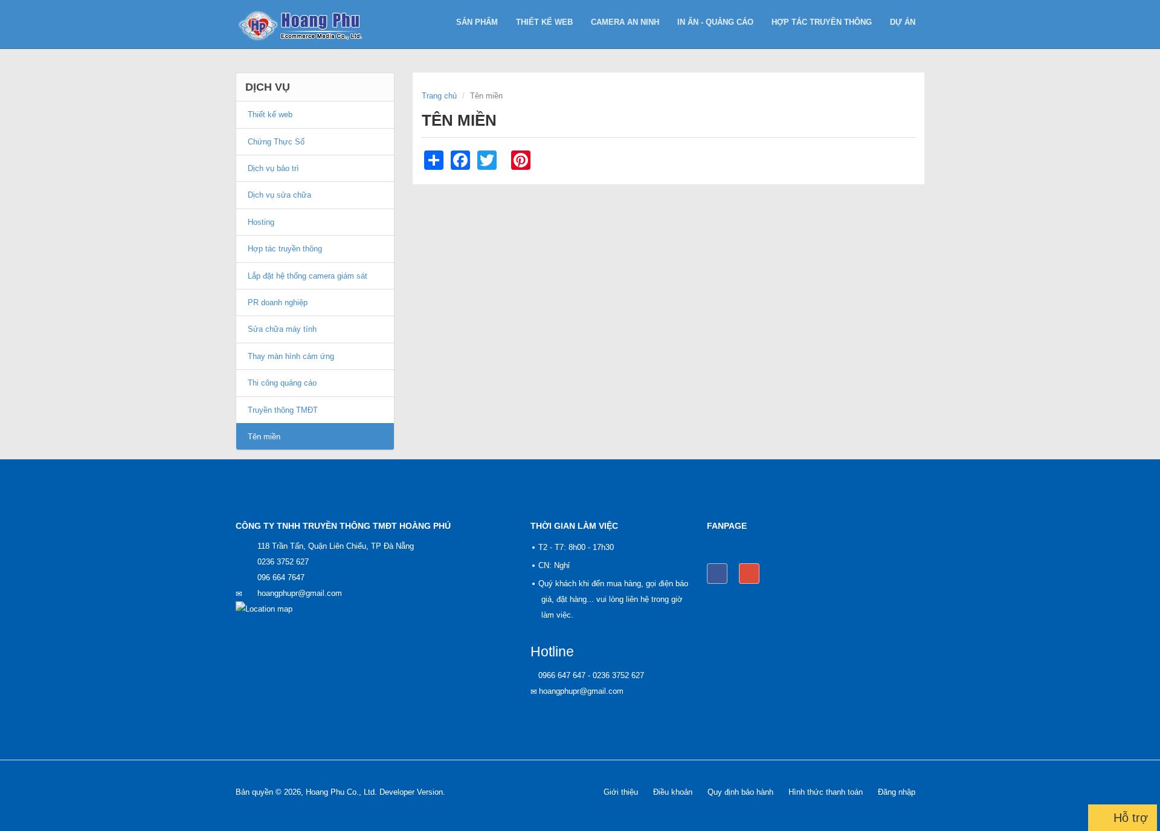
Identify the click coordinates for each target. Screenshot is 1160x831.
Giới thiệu (621, 792)
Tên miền (264, 436)
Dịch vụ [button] (267, 87)
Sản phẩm (477, 22)
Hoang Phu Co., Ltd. (341, 792)
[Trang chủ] (304, 24)
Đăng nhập (896, 792)
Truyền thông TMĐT (283, 410)
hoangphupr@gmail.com (299, 593)
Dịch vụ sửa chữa (279, 194)
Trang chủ (439, 95)
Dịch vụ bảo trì (273, 168)
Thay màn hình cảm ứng (291, 356)
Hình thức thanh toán (825, 792)
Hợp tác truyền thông (822, 22)
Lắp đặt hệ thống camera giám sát (307, 275)
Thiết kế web (544, 22)
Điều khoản (672, 792)
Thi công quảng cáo (282, 382)
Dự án (902, 22)
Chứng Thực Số (276, 141)
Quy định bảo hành (740, 792)
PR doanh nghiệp (278, 302)
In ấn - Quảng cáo (715, 22)
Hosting (261, 222)
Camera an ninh (625, 22)
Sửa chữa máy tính (282, 329)
